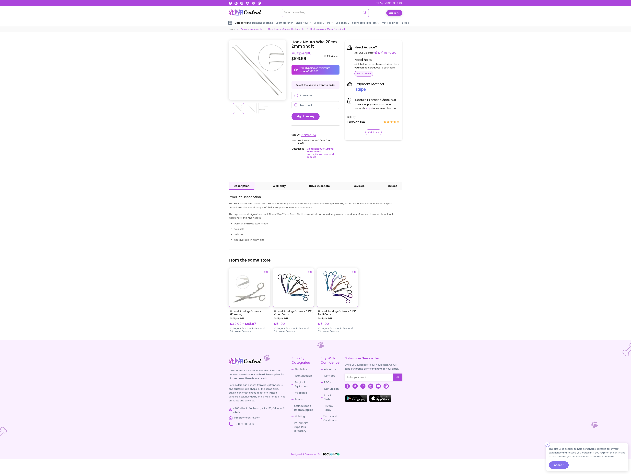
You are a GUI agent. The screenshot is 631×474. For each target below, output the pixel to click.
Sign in (392, 12)
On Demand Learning (260, 22)
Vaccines (300, 390)
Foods (298, 396)
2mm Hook (306, 95)
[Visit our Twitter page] (253, 3)
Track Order (329, 392)
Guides (392, 185)
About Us (328, 368)
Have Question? (319, 185)
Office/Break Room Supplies (302, 404)
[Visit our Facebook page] (230, 3)
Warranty (279, 185)
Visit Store (373, 132)
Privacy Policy (330, 398)
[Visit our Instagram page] (241, 3)
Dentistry (300, 368)
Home (232, 29)
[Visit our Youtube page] (247, 3)
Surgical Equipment (301, 382)
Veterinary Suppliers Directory (300, 421)
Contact (327, 374)
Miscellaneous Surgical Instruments (286, 29)
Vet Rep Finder (390, 22)
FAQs (325, 380)
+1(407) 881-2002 (383, 52)
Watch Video (364, 73)
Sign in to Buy (306, 116)
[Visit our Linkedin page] (236, 3)
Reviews (358, 185)
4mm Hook (306, 105)
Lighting (299, 411)
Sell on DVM (343, 22)
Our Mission (329, 386)
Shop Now (302, 22)
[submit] (397, 376)
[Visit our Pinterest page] (259, 3)
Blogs (405, 22)
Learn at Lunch (284, 22)
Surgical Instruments (251, 29)
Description (241, 185)
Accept (559, 465)
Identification (302, 374)
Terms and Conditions (328, 406)
